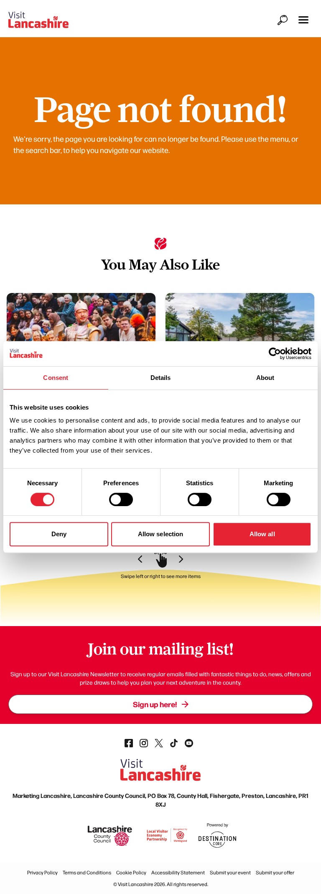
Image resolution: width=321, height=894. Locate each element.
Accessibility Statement (178, 872)
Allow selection (160, 533)
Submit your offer (275, 872)
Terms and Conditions (87, 872)
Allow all (262, 533)
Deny (58, 533)
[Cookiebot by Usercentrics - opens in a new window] (274, 353)
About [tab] (265, 377)
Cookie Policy (131, 872)
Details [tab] (160, 377)
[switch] (121, 499)
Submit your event (230, 872)
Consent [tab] (55, 377)
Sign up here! (155, 704)
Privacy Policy (42, 872)
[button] (303, 20)
